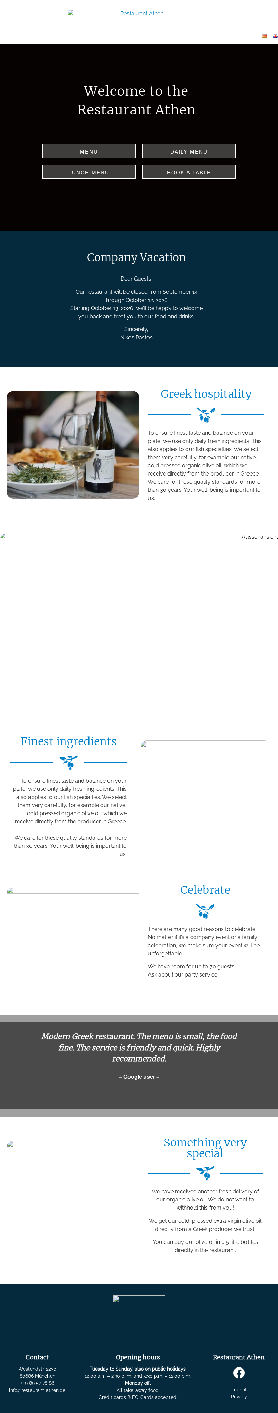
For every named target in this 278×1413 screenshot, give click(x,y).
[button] (7, 1061)
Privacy (239, 1396)
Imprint (239, 1389)
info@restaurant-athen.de (37, 1390)
